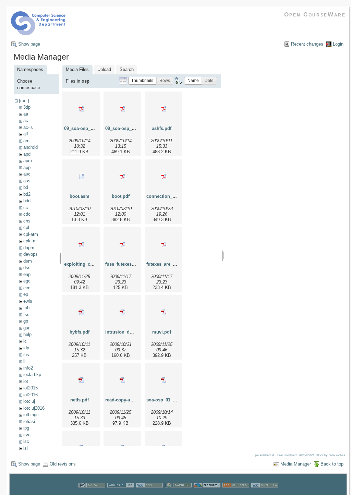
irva (27, 434)
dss (27, 267)
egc (27, 280)
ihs (26, 354)
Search (127, 69)
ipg (26, 428)
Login (338, 44)
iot (25, 381)
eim (27, 287)
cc (25, 207)
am (26, 140)
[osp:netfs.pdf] (81, 380)
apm (27, 160)
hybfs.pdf (79, 332)
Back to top (331, 464)
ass (27, 180)
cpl (26, 227)
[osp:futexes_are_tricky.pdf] (163, 244)
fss (26, 314)
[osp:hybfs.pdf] (81, 312)
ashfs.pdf (161, 128)
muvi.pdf (161, 332)
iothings (31, 414)
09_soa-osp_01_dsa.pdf (88, 128)
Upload (104, 69)
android (30, 147)
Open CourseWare (315, 14)
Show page (29, 44)
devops (30, 254)
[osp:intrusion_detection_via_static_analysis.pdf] (122, 312)
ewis (27, 301)
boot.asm (79, 196)
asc (27, 174)
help (27, 334)
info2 (28, 368)
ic (25, 341)
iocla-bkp (32, 374)
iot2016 (30, 394)
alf (25, 133)
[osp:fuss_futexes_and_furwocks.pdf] (122, 244)
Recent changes (307, 44)
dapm (28, 247)
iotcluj (29, 401)
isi (25, 448)
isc (26, 441)
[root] (24, 100)
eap (27, 274)
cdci (27, 214)
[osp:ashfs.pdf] (163, 108)
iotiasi (29, 421)
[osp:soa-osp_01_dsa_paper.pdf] (163, 380)
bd (25, 187)
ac (25, 120)
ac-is (28, 127)
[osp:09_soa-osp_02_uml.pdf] (122, 108)
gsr (26, 327)
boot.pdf (121, 196)
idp (26, 347)
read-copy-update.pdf (127, 399)
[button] (142, 81)
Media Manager (295, 464)
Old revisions (63, 464)
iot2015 (30, 387)
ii (24, 361)
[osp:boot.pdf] (122, 176)
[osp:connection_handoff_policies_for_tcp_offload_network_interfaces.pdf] (163, 176)
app (27, 167)
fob (26, 307)
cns (27, 221)
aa (25, 114)
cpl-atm (30, 234)
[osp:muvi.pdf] (163, 312)
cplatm (30, 240)
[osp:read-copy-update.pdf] (122, 380)
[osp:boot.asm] (81, 176)
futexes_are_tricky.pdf (169, 264)
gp (25, 321)
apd (27, 154)
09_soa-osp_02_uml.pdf (130, 128)
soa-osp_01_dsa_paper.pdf (174, 399)
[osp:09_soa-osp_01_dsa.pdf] (81, 108)
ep (25, 294)
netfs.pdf (79, 399)
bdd (27, 200)
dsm (27, 261)
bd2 (27, 194)
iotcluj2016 (34, 408)
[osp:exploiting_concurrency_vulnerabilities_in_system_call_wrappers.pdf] (81, 244)
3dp (27, 107)
